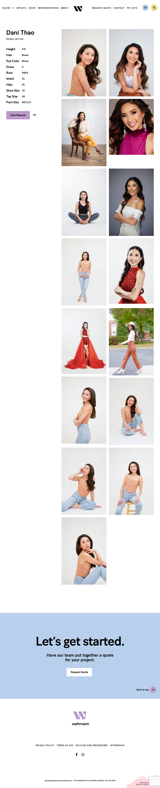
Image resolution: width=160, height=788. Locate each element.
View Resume (18, 115)
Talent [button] (6, 8)
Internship (117, 745)
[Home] (78, 14)
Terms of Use (65, 745)
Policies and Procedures (92, 745)
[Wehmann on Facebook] (77, 754)
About (65, 8)
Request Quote (101, 8)
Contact (119, 8)
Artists (21, 8)
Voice (32, 8)
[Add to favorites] (34, 115)
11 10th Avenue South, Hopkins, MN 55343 (89, 781)
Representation (48, 8)
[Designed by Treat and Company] (143, 781)
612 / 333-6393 (110, 781)
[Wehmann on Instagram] (82, 754)
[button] (146, 690)
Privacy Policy (45, 745)
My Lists (132, 8)
